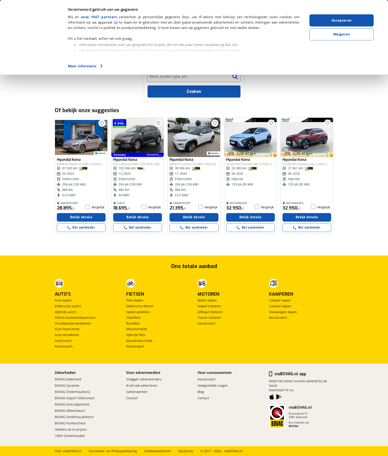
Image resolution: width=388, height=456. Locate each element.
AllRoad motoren (210, 312)
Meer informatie (82, 66)
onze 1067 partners (99, 17)
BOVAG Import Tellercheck (74, 398)
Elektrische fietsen (140, 306)
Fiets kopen (134, 300)
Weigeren (341, 34)
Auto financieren (67, 329)
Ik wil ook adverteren (141, 385)
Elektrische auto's (68, 306)
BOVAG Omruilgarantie (72, 404)
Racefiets (133, 323)
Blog (201, 392)
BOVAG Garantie (67, 385)
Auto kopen (63, 300)
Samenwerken (137, 392)
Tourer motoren (209, 317)
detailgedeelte (239, 56)
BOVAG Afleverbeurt (70, 410)
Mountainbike (136, 329)
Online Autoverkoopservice (75, 317)
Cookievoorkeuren (157, 451)
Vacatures (185, 451)
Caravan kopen (280, 306)
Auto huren (63, 340)
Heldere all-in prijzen (71, 429)
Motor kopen (207, 300)
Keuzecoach (64, 346)
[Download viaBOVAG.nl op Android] (279, 397)
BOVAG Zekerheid (68, 379)
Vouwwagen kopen (283, 312)
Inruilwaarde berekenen (73, 323)
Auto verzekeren (67, 335)
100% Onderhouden (70, 436)
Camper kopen (280, 300)
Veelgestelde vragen (213, 385)
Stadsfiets (133, 317)
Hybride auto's (66, 312)
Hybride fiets (135, 335)
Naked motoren (209, 306)
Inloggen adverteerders (143, 379)
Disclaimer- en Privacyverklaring (113, 451)
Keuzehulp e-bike (139, 340)
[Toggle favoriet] (102, 123)
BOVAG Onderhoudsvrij (72, 392)
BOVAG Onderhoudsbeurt (74, 417)
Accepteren (342, 20)
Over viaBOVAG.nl (68, 451)
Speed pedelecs (138, 312)
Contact (132, 398)
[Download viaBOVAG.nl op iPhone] (271, 397)
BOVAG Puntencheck (70, 423)
